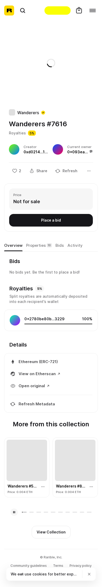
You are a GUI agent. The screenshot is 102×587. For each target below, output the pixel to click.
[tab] (13, 245)
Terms (58, 565)
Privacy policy (81, 565)
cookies (39, 574)
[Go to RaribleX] (57, 10)
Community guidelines (28, 565)
